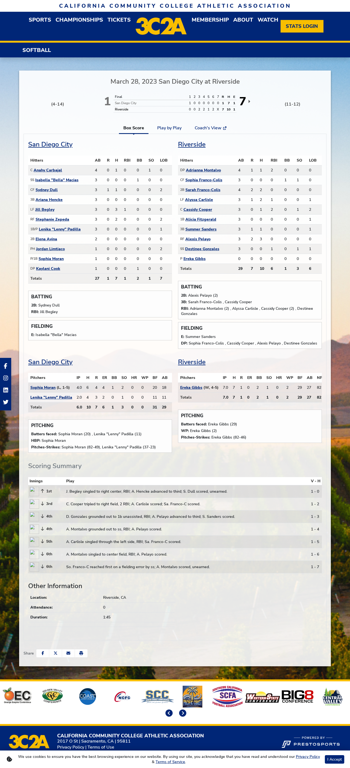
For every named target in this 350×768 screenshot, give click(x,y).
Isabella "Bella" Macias (56, 180)
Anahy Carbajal (48, 170)
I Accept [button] (334, 759)
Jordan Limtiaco (50, 249)
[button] (81, 653)
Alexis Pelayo (198, 239)
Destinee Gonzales (202, 249)
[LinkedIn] (5, 390)
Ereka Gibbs (194, 258)
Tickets (119, 20)
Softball (36, 50)
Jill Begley (44, 209)
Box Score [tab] (133, 128)
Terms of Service (170, 761)
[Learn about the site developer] (310, 741)
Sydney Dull (47, 189)
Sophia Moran (51, 258)
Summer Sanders (201, 229)
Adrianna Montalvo (203, 170)
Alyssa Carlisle (199, 199)
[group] (40, 20)
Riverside (192, 144)
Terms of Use (101, 747)
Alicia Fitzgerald (200, 219)
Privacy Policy (70, 747)
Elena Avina (46, 239)
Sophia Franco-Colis (203, 180)
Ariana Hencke (49, 199)
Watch (268, 20)
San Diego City (50, 144)
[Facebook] (5, 366)
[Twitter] (5, 402)
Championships (79, 20)
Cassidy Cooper (197, 209)
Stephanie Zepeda (52, 219)
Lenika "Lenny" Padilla (60, 229)
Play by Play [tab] (169, 128)
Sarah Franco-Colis (202, 189)
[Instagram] (5, 378)
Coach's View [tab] (209, 128)
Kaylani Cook (48, 268)
